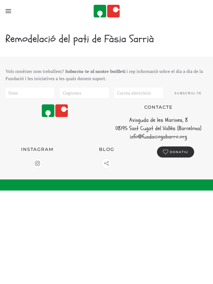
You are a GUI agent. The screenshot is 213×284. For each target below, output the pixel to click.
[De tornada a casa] (106, 11)
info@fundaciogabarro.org (158, 136)
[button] (8, 11)
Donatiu (179, 152)
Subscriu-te (188, 93)
